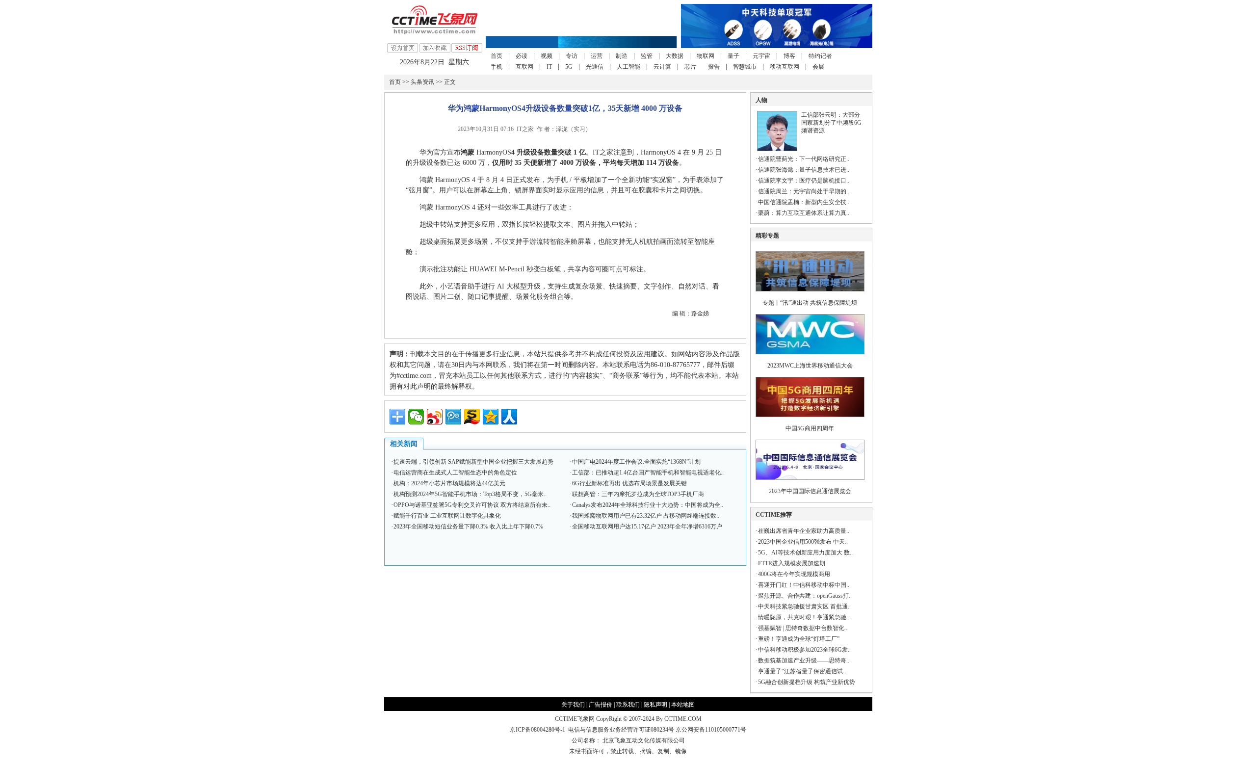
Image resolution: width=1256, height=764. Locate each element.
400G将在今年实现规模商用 (794, 574)
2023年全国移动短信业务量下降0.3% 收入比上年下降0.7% (468, 526)
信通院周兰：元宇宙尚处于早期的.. (803, 191)
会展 (818, 66)
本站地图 (683, 704)
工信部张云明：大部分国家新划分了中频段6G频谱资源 (831, 122)
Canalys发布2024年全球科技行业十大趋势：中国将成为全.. (647, 504)
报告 (714, 66)
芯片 (690, 66)
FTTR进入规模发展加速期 (791, 563)
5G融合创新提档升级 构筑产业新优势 (806, 682)
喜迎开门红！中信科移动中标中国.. (803, 584)
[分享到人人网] (509, 416)
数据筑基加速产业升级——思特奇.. (803, 660)
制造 (622, 56)
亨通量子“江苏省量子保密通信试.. (802, 671)
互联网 (524, 66)
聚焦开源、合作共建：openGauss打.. (805, 595)
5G (569, 66)
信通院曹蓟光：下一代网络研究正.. (803, 159)
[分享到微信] (416, 416)
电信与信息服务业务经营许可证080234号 (622, 729)
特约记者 (820, 56)
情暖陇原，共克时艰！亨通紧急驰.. (803, 617)
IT (549, 66)
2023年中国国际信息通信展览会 (810, 491)
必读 (521, 56)
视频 (546, 56)
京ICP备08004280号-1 (537, 729)
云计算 (662, 66)
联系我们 (628, 704)
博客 (789, 56)
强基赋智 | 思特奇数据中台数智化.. (802, 628)
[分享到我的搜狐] (472, 416)
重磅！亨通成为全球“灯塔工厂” (798, 638)
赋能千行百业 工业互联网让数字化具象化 (447, 515)
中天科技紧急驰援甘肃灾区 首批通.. (804, 606)
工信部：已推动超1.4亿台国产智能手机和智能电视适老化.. (648, 472)
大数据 (674, 56)
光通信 (594, 66)
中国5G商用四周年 (809, 428)
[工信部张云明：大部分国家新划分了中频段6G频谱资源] (777, 149)
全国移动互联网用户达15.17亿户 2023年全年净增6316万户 (647, 526)
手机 (496, 66)
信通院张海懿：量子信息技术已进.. (803, 169)
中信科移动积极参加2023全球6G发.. (804, 649)
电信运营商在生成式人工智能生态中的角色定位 (455, 472)
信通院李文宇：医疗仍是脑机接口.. (803, 180)
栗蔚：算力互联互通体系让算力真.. (803, 213)
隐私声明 (655, 704)
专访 (571, 56)
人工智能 (628, 66)
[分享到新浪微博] (435, 416)
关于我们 (573, 704)
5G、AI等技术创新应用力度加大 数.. (805, 552)
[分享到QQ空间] (490, 416)
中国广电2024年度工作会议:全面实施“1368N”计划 (636, 461)
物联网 (705, 56)
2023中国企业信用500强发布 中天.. (803, 541)
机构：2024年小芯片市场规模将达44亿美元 (449, 483)
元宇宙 (761, 56)
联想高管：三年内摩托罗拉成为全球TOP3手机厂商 (638, 494)
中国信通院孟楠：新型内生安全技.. (803, 202)
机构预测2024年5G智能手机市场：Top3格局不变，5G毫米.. (470, 494)
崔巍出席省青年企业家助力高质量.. (803, 530)
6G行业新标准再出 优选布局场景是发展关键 (629, 483)
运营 (596, 56)
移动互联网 (784, 66)
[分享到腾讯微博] (453, 416)
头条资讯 (422, 82)
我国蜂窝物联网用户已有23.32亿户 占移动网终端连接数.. (645, 515)
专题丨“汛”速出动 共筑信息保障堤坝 (809, 302)
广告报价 (600, 704)
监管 (647, 56)
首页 (496, 56)
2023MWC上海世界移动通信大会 (810, 365)
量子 (733, 56)
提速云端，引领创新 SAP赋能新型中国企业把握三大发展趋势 (473, 461)
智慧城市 (745, 66)
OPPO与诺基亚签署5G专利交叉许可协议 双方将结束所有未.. (471, 504)
